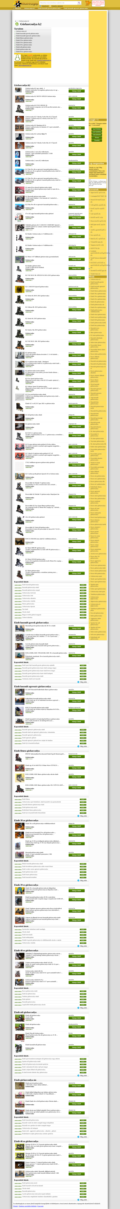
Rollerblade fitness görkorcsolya (31, 810)
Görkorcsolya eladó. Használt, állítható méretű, (40, 1171)
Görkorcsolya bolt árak (29, 593)
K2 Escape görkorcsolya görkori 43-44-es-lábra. (40, 444)
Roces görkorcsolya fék (98, 481)
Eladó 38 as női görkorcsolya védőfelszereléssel (40, 823)
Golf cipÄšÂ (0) (95, 214)
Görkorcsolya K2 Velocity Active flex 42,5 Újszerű (41, 117)
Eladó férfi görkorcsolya (98, 320)
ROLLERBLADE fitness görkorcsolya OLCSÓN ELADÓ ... (44, 785)
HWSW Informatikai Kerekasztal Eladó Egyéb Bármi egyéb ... (45, 754)
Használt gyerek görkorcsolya (95, 423)
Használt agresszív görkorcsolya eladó (33, 729)
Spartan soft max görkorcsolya (95, 628)
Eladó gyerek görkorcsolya (33, 1083)
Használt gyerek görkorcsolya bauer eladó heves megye (38, 670)
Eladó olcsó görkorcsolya (98, 314)
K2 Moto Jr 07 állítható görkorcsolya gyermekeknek (42, 257)
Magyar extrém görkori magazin (31, 615)
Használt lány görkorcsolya (95, 403)
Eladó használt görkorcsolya (30, 584)
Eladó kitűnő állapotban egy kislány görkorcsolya (41, 1092)
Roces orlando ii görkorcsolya (95, 528)
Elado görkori (26, 999)
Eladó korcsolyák (27, 934)
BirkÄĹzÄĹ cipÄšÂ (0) (98, 239)
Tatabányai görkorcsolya (98, 594)
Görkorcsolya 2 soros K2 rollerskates (37, 152)
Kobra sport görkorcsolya (98, 589)
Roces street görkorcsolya (98, 496)
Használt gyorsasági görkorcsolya (96, 419)
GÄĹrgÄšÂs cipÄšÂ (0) (98, 205)
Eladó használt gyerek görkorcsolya (49, 8)
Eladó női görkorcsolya (23, 47)
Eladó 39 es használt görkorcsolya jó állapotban (40, 888)
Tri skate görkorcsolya (97, 438)
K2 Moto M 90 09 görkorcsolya (35, 559)
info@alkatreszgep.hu (24, 65)
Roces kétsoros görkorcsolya (95, 520)
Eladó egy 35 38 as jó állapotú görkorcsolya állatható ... (42, 841)
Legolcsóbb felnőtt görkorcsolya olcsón (33, 1004)
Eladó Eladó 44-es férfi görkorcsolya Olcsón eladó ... (41, 1101)
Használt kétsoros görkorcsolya (96, 427)
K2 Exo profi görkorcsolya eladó (35, 394)
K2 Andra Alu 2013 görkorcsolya (35, 330)
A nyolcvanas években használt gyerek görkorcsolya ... (42, 634)
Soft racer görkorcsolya (97, 634)
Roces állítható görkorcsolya (95, 357)
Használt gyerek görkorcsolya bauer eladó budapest (37, 673)
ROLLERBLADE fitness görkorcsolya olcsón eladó (41, 774)
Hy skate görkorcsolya (97, 431)
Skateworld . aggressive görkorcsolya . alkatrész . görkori (39, 1131)
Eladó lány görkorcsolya (98, 325)
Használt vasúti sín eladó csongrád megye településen (38, 1123)
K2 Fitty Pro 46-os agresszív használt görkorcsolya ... (42, 169)
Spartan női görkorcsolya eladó (31, 1061)
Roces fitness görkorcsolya (94, 380)
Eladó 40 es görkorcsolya (24, 45)
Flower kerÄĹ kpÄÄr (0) (98, 221)
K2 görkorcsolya (30, 352)
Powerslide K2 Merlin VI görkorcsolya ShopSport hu (42, 494)
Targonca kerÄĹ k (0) (97, 245)
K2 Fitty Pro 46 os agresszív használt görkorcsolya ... (42, 204)
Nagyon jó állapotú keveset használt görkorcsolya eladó (42, 917)
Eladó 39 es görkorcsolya (24, 42)
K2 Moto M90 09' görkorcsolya (35, 548)
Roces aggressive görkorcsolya (96, 561)
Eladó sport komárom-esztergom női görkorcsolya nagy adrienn (41, 1059)
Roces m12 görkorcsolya (98, 479)
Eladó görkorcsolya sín (23, 49)
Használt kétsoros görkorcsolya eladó (33, 804)
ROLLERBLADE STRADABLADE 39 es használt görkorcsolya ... (46, 653)
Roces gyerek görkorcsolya (95, 532)
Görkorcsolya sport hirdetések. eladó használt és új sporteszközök (41, 802)
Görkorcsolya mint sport (98, 591)
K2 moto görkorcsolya (97, 335)
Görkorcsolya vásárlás (28, 601)
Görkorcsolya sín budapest (30, 1128)
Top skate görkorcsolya (97, 441)
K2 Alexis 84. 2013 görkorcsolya (35, 318)
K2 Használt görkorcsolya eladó (35, 196)
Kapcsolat (40, 1206)
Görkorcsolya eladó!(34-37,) (34, 980)
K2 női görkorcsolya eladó (33, 415)
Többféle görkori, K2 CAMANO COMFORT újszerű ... (43, 225)
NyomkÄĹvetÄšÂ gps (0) (98, 270)
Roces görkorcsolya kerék (98, 524)
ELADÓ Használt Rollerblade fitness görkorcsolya (41, 689)
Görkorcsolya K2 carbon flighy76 (36, 134)
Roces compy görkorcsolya (95, 545)
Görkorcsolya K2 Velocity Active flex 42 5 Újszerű (41, 143)
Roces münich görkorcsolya (95, 541)
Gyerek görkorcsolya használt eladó (36, 644)
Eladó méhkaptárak (28, 937)
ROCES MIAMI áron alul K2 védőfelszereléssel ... (41, 539)
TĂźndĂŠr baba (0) (96, 242)
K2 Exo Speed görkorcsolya (34, 378)
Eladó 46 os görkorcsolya (24, 51)
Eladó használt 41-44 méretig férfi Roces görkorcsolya (42, 719)
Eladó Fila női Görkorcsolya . (34, 1033)
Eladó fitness (26, 799)
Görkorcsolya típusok (28, 606)
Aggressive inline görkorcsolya (96, 619)
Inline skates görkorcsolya (98, 632)
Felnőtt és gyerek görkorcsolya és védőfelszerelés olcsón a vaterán (41, 940)
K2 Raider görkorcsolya (33, 266)
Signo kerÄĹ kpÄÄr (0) (98, 192)
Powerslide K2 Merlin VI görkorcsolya (37, 483)
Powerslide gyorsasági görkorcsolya (97, 468)
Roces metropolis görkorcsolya (96, 513)
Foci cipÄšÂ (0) (95, 235)
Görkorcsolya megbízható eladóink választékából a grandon (39, 1196)
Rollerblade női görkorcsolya (95, 638)
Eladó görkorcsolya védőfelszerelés (96, 311)
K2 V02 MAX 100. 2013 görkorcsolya (37, 341)
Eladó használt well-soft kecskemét (32, 1185)
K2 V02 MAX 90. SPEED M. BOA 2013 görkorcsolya (42, 275)
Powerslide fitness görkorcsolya (96, 346)
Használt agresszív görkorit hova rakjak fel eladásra (37, 740)
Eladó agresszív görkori (29, 738)
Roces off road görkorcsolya (95, 509)
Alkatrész (18, 8)
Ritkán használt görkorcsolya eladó (32, 863)
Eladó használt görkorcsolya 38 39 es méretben (40, 897)
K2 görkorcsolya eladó (32, 424)
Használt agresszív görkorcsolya (31, 735)
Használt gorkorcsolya (28, 1002)
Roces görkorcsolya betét (98, 568)
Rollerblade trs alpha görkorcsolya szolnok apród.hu (37, 1133)
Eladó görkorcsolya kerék (98, 322)
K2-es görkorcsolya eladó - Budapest (37, 361)
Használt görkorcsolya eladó (30, 587)
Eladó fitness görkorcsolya (24, 38)
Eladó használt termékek (29, 877)
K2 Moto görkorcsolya (32, 570)
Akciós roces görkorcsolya (98, 553)
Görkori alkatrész (27, 617)
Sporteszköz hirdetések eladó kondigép (33, 929)
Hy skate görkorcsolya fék (98, 444)
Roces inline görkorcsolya (98, 354)
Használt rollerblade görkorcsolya (96, 338)
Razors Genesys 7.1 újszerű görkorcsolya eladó (40, 1162)
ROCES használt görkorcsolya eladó (37, 707)
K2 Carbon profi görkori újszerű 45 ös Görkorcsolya (42, 474)
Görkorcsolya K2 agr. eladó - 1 (35, 88)
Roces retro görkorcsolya (98, 505)
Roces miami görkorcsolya (98, 571)
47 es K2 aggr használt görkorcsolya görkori (39, 213)
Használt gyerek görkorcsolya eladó (32, 676)
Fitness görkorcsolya (28, 604)
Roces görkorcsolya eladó (29, 991)
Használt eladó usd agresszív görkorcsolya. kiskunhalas (38, 732)
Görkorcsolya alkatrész (29, 598)
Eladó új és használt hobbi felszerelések (33, 813)
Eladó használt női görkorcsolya (35, 1044)
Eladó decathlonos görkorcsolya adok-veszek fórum (37, 866)
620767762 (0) (95, 248)
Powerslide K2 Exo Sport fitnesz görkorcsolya (39, 505)
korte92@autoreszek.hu (44, 60)
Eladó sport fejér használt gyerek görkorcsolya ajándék (38, 665)
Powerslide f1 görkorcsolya (95, 435)
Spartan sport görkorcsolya (94, 585)
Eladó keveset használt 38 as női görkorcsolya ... (40, 832)
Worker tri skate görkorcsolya (95, 463)
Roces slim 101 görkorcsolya (95, 557)
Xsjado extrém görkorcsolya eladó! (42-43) (38, 962)
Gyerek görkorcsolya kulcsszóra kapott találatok (36, 1194)
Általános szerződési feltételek (27, 1206)
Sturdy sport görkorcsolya (98, 579)
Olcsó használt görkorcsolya (95, 385)
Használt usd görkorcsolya (98, 361)
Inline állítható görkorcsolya (95, 472)
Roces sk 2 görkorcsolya (98, 484)
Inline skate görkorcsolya (98, 342)
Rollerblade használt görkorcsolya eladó (38, 698)
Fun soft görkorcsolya (97, 613)
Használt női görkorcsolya (98, 364)
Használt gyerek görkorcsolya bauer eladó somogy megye (39, 668)
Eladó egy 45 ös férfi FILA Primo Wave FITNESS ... (42, 765)
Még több (83, 682)
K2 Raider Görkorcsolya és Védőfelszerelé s (39, 234)
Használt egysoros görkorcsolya (96, 394)
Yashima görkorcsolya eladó (30, 996)
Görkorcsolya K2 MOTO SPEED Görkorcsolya (40, 96)
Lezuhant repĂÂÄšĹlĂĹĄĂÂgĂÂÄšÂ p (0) (100, 253)
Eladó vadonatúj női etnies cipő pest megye (35, 1067)
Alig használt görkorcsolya (94, 398)
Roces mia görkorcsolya (98, 476)
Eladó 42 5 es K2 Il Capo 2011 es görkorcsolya (40, 403)
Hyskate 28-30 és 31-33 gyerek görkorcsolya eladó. (41, 1144)
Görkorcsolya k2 (29, 8)
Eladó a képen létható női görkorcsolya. (34, 1069)
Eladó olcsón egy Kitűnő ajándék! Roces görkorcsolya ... (43, 1110)
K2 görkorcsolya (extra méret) (35, 370)
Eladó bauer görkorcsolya (29, 874)
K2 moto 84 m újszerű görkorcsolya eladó (38, 187)
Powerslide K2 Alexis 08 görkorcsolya (37, 527)
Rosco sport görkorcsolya (98, 581)
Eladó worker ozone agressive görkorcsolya (35, 869)
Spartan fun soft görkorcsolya (95, 623)
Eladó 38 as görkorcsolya (24, 40)
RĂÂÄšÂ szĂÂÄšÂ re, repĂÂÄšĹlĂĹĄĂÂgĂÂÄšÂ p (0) (100, 265)
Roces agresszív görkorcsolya (95, 492)
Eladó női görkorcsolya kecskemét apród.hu (35, 1064)
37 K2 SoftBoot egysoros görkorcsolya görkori (40, 462)
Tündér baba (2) (95, 274)
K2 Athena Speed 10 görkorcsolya (36, 386)
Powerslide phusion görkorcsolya (96, 459)
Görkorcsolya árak (27, 595)
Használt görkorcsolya (28, 1191)
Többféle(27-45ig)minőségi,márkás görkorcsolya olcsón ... (43, 953)
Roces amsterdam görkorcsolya (96, 550)
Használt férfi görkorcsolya (95, 414)
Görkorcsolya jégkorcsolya (95, 598)
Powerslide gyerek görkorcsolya (96, 454)
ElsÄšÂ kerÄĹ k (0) (97, 217)
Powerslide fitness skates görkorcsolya (98, 350)
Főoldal (15, 1206)
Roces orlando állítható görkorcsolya (97, 376)
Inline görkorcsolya (96, 616)
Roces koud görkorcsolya (98, 517)
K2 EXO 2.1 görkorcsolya (33, 433)
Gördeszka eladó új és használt (31, 679)
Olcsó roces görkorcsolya (98, 565)
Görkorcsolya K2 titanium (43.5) (35, 125)
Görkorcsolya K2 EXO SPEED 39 (36, 105)
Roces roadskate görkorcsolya (95, 502)
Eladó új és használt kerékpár (30, 743)
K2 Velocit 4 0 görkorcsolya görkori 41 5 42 (39, 453)
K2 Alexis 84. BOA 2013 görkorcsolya (37, 296)
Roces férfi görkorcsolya (98, 573)
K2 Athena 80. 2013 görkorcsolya (35, 307)
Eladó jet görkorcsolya (28, 994)
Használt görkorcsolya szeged (31, 590)
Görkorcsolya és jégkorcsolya (95, 605)
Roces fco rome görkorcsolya (95, 536)
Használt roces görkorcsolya (95, 329)
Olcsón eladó (26, 612)
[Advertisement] (48, 15)
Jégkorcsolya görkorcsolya (98, 601)
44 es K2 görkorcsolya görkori (35, 517)
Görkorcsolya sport (96, 576)
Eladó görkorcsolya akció (29, 807)
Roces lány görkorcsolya (98, 498)
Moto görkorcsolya (96, 332)
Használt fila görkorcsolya (98, 411)
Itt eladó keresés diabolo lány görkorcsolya (34, 1072)
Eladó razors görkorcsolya (98, 317)
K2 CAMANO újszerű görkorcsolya (36, 286)
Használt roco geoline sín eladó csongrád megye (36, 1125)
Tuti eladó (25, 609)
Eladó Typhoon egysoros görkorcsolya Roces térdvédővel (43, 908)
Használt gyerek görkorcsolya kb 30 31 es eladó (40, 626)
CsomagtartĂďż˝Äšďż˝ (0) (98, 196)
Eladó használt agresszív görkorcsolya (76, 8)
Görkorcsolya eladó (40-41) (34, 971)
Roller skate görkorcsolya (98, 446)
